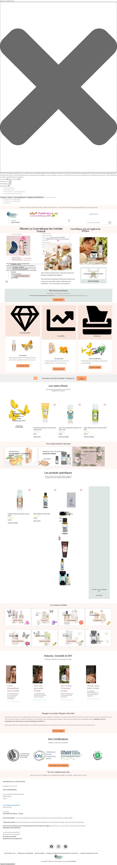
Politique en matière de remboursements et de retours (62, 853)
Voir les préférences (20, 197)
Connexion (6, 811)
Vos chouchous (59, 358)
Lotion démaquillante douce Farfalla (13, 688)
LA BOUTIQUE (14, 222)
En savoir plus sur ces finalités (13, 193)
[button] (58, 87)
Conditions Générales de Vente (89, 853)
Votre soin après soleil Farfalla (38, 688)
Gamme (11, 613)
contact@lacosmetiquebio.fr (11, 805)
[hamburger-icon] (68, 220)
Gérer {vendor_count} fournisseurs (14, 191)
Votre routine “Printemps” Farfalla (66, 688)
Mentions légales (40, 853)
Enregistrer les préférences (35, 197)
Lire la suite (37, 436)
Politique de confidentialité (12, 199)
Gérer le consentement (8, 864)
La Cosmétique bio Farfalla (39, 702)
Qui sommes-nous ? (10, 853)
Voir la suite (12, 700)
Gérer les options (9, 188)
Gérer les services (9, 190)
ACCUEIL (13, 220)
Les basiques (23, 355)
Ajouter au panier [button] (64, 436)
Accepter (3, 197)
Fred (10, 703)
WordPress (73, 861)
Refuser (10, 197)
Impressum (7, 203)
